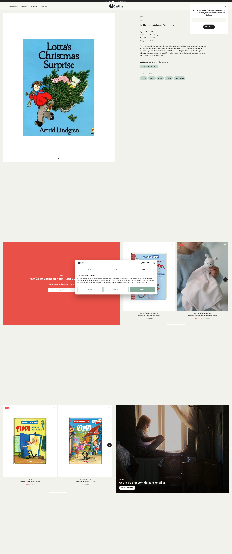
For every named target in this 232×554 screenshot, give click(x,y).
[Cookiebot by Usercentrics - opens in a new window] (142, 263)
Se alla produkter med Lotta (61, 290)
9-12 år (168, 78)
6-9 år (160, 78)
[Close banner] (154, 263)
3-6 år (152, 78)
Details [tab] (116, 269)
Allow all (142, 289)
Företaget (43, 6)
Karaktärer (24, 6)
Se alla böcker (127, 488)
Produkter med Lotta (149, 66)
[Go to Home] (116, 6)
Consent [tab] (89, 269)
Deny (90, 289)
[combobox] (209, 20)
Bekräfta (209, 27)
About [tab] (143, 269)
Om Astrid (33, 6)
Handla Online (13, 6)
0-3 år (144, 78)
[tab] (58, 158)
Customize (115, 289)
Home (141, 16)
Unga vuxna (179, 78)
